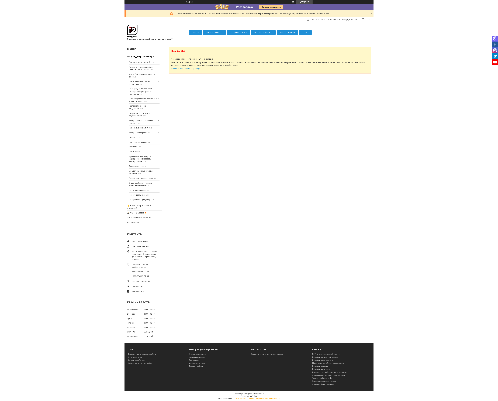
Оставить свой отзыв (137, 360)
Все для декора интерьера (140, 56)
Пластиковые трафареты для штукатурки (329, 372)
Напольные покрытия (138, 128)
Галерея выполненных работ (140, 363)
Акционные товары (197, 357)
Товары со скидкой (238, 32)
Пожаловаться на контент (244, 398)
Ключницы (133, 146)
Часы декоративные (138, 142)
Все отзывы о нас (135, 357)
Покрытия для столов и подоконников (139, 114)
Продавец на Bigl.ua (249, 396)
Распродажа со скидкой (139, 62)
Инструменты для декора (140, 199)
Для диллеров (133, 222)
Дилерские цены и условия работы (142, 354)
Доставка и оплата (262, 32)
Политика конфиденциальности (268, 398)
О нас (304, 32)
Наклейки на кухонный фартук (325, 357)
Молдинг (133, 137)
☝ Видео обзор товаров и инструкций (139, 206)
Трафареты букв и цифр (322, 378)
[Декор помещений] (132, 31)
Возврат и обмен (287, 32)
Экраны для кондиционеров (141, 178)
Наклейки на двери (320, 366)
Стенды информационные (323, 384)
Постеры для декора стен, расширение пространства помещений (141, 91)
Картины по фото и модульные (137, 107)
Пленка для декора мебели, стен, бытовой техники (141, 68)
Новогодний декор (137, 195)
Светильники (134, 151)
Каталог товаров (213, 32)
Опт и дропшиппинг (137, 190)
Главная (195, 32)
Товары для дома (136, 166)
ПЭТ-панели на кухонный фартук (326, 354)
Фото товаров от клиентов (139, 217)
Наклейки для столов (321, 369)
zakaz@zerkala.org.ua (141, 281)
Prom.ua (260, 393)
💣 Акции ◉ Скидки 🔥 (136, 213)
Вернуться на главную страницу (185, 68)
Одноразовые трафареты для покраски (328, 375)
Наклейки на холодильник (323, 360)
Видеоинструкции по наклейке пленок (267, 354)
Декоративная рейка (138, 132)
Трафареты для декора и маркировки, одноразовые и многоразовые (141, 159)
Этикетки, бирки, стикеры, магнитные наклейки (140, 184)
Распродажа (194, 360)
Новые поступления (197, 354)
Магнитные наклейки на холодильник (328, 363)
